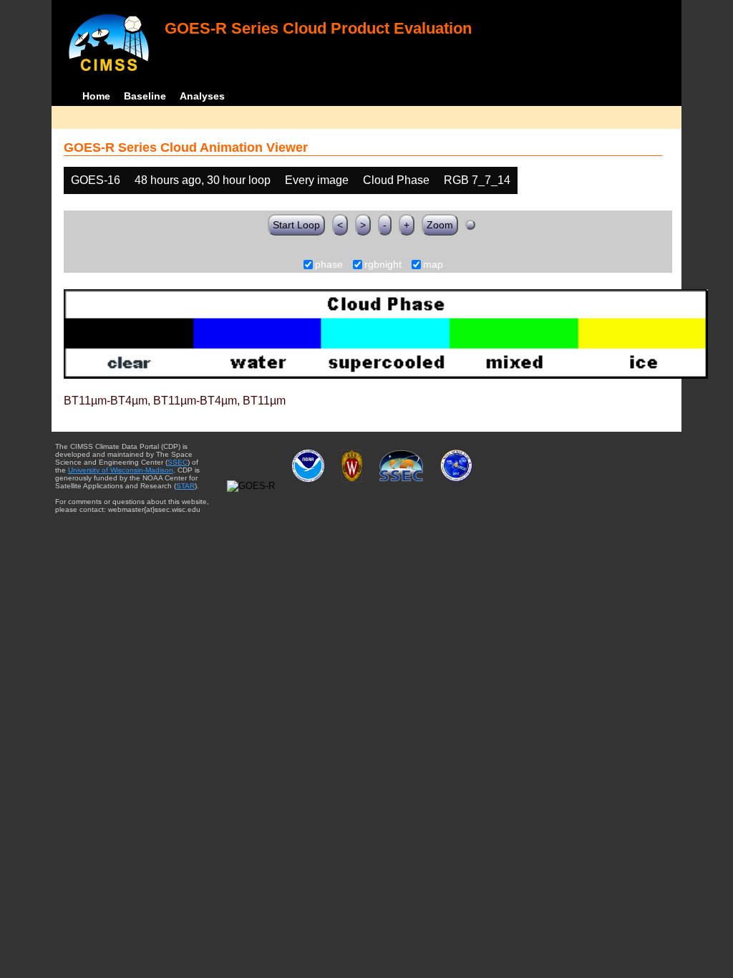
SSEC (178, 462)
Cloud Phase (396, 180)
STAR (185, 486)
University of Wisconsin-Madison (120, 470)
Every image (317, 180)
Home (96, 96)
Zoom (440, 225)
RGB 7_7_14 (477, 180)
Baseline (145, 96)
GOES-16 (95, 180)
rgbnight (383, 265)
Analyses (202, 96)
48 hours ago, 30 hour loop (203, 180)
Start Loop (296, 225)
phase (329, 265)
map (433, 265)
